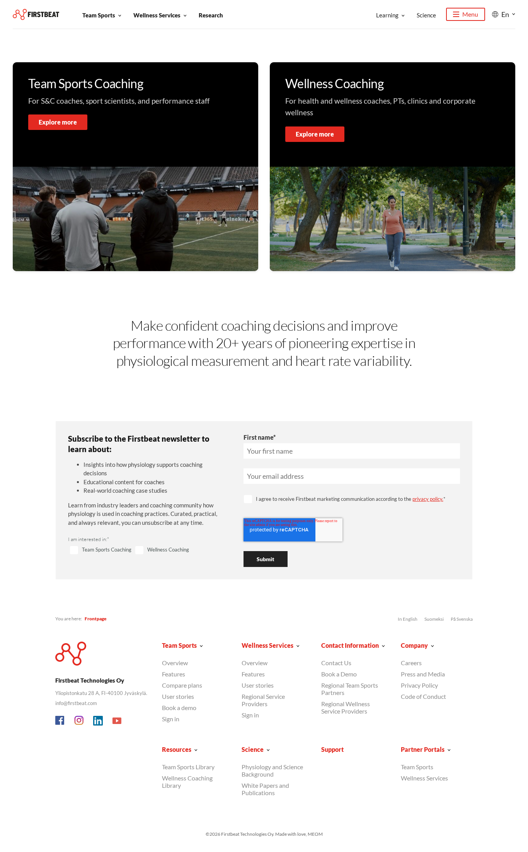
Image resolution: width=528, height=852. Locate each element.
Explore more (58, 122)
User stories (178, 696)
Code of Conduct (423, 696)
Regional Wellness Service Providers (345, 707)
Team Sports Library (188, 766)
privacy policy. (427, 499)
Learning (387, 15)
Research (211, 15)
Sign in (170, 718)
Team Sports (98, 15)
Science (426, 15)
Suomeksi (434, 619)
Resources (176, 749)
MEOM (315, 834)
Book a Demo (339, 674)
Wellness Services (157, 15)
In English (407, 619)
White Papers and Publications (265, 789)
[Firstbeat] (36, 14)
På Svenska (462, 619)
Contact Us (336, 662)
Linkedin (98, 721)
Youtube (117, 721)
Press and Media (423, 674)
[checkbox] (146, 550)
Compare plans (182, 685)
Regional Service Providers (263, 700)
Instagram (79, 721)
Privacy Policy (419, 685)
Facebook (60, 721)
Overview (175, 662)
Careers (411, 662)
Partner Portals (423, 749)
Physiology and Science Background (272, 770)
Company (414, 645)
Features (173, 674)
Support (332, 749)
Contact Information (350, 645)
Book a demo (179, 707)
